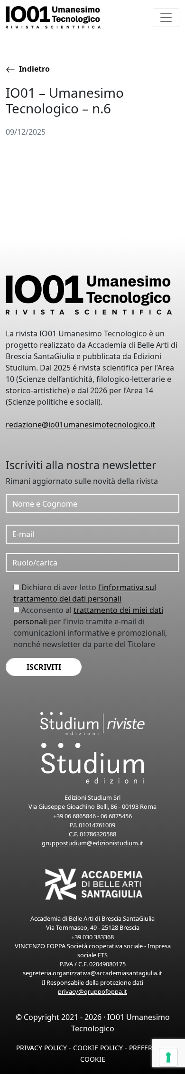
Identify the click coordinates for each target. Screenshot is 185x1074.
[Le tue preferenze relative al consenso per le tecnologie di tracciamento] (168, 1057)
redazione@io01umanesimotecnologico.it (80, 424)
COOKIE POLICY (98, 1047)
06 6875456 (116, 816)
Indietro (33, 69)
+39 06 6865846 (74, 816)
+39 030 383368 (92, 937)
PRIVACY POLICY (41, 1047)
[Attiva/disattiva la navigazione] (166, 17)
